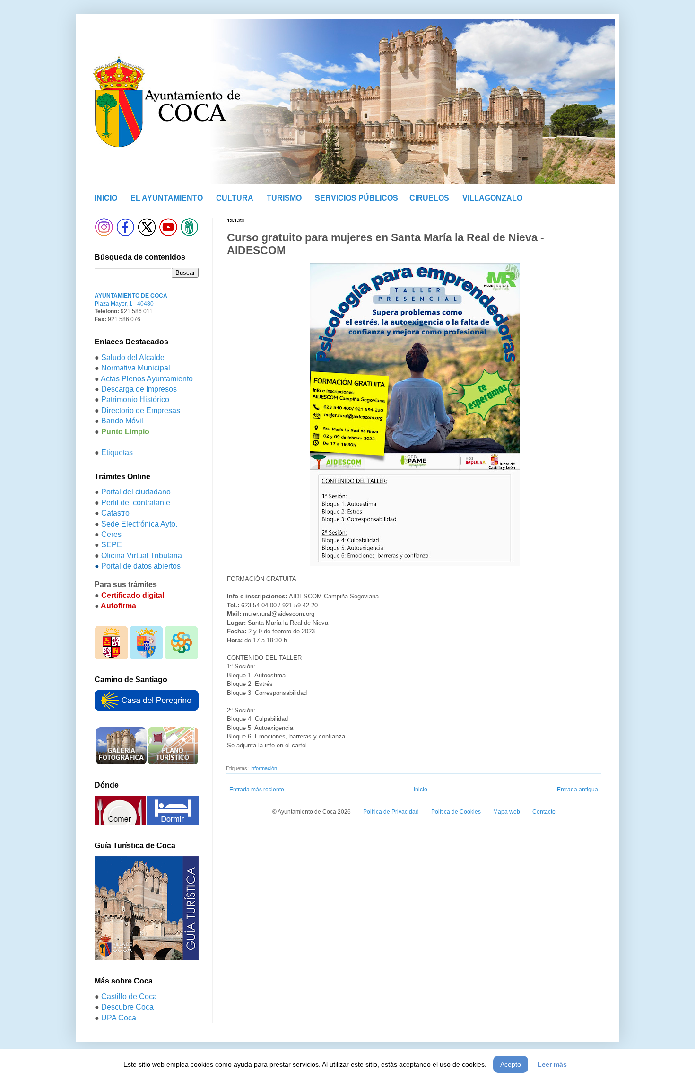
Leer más (552, 1064)
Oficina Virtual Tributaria (141, 556)
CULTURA (234, 198)
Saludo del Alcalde (133, 357)
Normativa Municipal (135, 368)
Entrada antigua (577, 789)
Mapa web (506, 811)
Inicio (420, 789)
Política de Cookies (456, 811)
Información (263, 768)
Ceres (111, 534)
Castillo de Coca (129, 996)
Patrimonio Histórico (135, 399)
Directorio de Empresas (140, 410)
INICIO (106, 197)
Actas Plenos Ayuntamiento (147, 379)
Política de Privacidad (391, 811)
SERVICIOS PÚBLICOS (356, 197)
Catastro (115, 513)
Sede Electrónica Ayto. (139, 524)
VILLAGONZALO (492, 198)
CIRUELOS (429, 198)
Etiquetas (117, 452)
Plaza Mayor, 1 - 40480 (124, 303)
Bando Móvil (122, 421)
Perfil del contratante (135, 503)
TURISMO (284, 198)
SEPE (111, 545)
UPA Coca (118, 1018)
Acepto (510, 1064)
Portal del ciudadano (136, 492)
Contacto (544, 811)
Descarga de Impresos (139, 389)
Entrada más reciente (256, 789)
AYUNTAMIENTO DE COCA (131, 295)
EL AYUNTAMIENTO (166, 198)
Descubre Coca (127, 1007)
